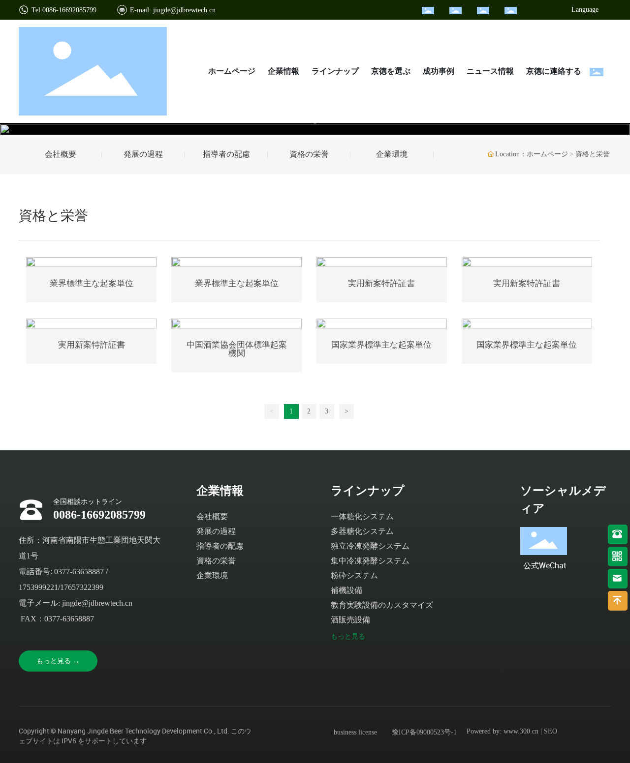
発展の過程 (143, 154)
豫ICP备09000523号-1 (424, 732)
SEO (550, 731)
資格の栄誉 (309, 154)
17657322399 (81, 587)
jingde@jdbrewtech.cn (97, 603)
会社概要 (60, 154)
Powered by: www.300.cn (502, 731)
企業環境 (392, 154)
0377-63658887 (79, 571)
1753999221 (38, 587)
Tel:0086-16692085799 (64, 10)
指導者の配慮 (226, 154)
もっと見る (348, 636)
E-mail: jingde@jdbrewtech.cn (173, 10)
